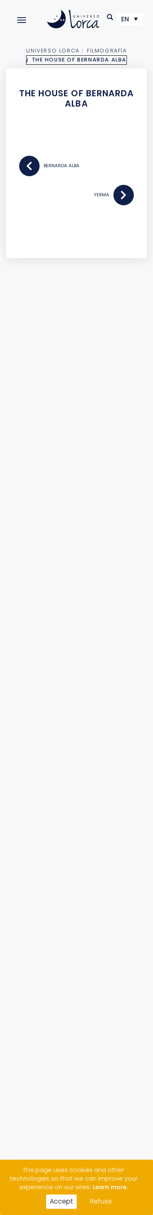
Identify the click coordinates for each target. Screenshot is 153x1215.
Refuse (101, 1201)
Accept (61, 1201)
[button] (110, 17)
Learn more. (110, 1187)
